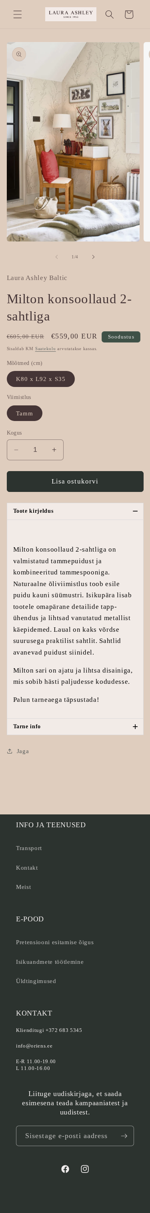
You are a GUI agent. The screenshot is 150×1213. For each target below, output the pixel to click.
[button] (17, 14)
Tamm (24, 413)
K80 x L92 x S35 (41, 378)
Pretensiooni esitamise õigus (55, 942)
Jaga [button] (23, 751)
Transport (29, 847)
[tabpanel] (75, 619)
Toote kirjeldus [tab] (75, 511)
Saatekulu (45, 348)
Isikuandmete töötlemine (50, 961)
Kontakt (27, 867)
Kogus (14, 432)
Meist (23, 886)
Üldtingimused (36, 980)
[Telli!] (124, 1136)
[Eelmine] (56, 257)
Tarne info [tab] (75, 726)
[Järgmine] (93, 257)
